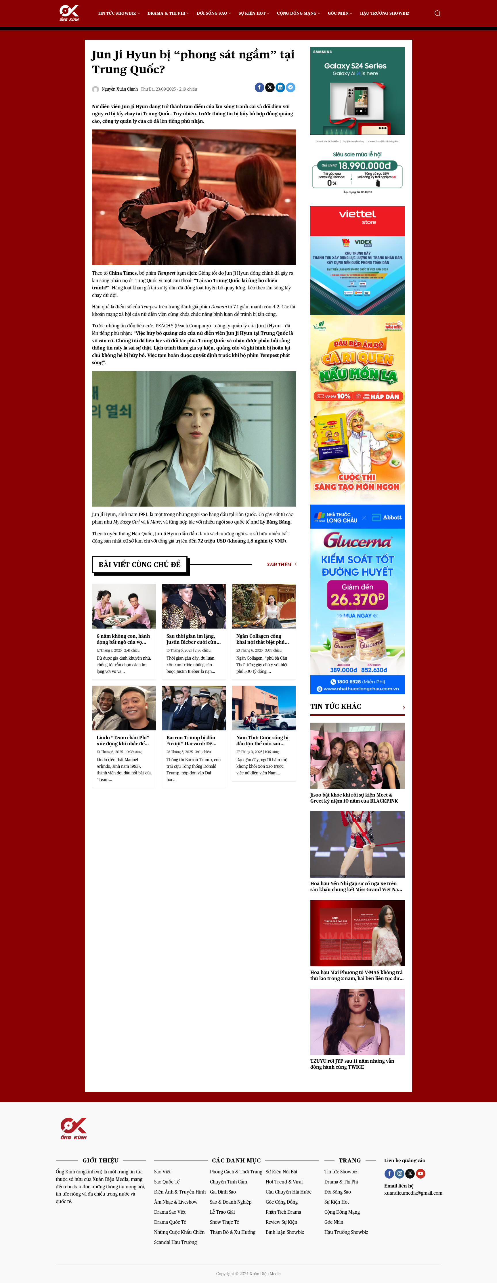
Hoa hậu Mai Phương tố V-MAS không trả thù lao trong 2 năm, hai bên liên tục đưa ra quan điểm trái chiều (356, 976)
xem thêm (402, 707)
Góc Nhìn (338, 13)
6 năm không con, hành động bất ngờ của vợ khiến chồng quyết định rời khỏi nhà (123, 639)
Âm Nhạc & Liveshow (176, 1202)
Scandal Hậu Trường (175, 1242)
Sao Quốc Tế (166, 1182)
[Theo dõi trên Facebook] (389, 1174)
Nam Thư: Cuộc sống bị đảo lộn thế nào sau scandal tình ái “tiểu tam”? (262, 741)
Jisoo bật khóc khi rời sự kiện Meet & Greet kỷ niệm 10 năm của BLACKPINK (354, 798)
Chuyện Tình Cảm (228, 1182)
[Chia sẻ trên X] (270, 87)
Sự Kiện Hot (252, 13)
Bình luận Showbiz (285, 1232)
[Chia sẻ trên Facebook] (259, 87)
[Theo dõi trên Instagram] (399, 1174)
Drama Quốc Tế (170, 1222)
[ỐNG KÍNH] (72, 13)
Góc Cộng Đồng (282, 1202)
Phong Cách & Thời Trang (236, 1172)
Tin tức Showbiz (341, 1172)
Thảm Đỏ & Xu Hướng (232, 1232)
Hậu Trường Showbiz (385, 13)
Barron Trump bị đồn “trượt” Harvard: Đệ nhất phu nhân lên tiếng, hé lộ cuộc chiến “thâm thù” (192, 741)
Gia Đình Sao (223, 1192)
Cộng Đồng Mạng (296, 13)
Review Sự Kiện (281, 1222)
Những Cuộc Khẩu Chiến (179, 1232)
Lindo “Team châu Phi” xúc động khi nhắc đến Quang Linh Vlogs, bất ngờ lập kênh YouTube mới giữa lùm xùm (123, 741)
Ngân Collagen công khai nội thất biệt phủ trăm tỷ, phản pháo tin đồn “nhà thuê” (261, 639)
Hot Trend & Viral (284, 1182)
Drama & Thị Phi (166, 13)
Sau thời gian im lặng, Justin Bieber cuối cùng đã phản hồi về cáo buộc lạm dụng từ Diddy (194, 639)
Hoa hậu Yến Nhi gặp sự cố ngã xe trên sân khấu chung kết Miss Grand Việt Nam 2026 (356, 887)
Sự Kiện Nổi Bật (281, 1172)
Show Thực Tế (224, 1222)
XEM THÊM (279, 564)
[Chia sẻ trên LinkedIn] (280, 87)
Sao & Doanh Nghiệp (231, 1202)
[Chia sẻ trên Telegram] (290, 87)
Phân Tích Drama (283, 1212)
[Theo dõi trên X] (410, 1174)
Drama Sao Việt (170, 1212)
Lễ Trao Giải (222, 1212)
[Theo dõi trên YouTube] (420, 1174)
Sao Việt (162, 1172)
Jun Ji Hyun (269, 325)
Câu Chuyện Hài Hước (288, 1192)
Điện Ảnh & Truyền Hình (180, 1192)
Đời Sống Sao (212, 13)
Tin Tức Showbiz (117, 13)
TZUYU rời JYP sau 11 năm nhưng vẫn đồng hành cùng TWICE (352, 1064)
